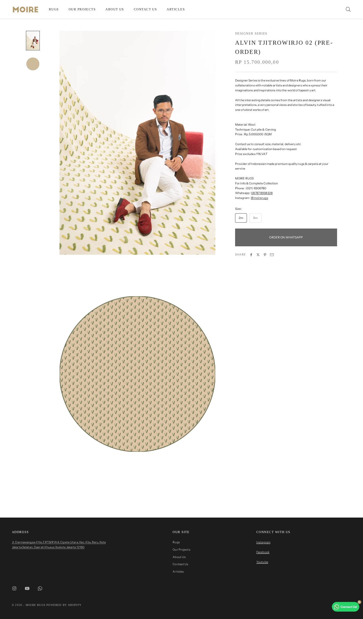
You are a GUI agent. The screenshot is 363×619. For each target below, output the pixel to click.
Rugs (54, 9)
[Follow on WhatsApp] (40, 588)
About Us (114, 9)
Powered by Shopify (63, 604)
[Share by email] (272, 255)
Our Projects (82, 9)
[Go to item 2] (33, 64)
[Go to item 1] (33, 40)
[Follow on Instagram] (14, 588)
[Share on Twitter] (258, 255)
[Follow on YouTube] (27, 588)
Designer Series (251, 33)
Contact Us (145, 9)
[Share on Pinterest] (265, 255)
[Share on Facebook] (251, 255)
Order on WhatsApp (286, 237)
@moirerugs (259, 198)
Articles (176, 9)
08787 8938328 (262, 193)
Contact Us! (349, 607)
